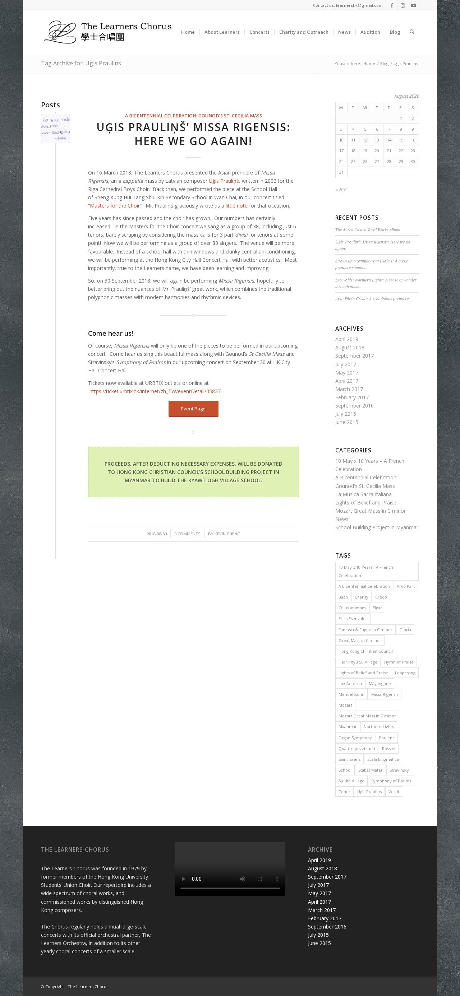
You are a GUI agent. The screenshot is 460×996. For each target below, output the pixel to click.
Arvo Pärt (406, 586)
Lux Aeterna (350, 683)
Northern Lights (379, 726)
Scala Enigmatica (383, 759)
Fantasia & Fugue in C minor (365, 629)
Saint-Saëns (349, 759)
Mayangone (380, 683)
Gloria (405, 629)
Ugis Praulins (369, 791)
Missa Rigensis (384, 694)
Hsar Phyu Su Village (358, 662)
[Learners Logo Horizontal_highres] (111, 32)
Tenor (344, 791)
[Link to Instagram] (402, 5)
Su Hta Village (351, 780)
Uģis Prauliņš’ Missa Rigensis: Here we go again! (193, 134)
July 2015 (345, 413)
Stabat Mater (370, 770)
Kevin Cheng (227, 533)
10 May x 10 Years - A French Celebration (366, 571)
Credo (381, 597)
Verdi (393, 791)
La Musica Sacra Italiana (363, 494)
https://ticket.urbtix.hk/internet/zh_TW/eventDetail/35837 (155, 391)
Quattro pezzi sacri (357, 748)
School (345, 770)
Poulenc (387, 737)
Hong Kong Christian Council (366, 651)
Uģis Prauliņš (224, 180)
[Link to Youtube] (413, 5)
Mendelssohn (351, 694)
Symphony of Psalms (391, 780)
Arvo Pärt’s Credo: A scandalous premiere (372, 298)
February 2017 (352, 397)
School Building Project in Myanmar (376, 527)
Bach (343, 597)
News (342, 519)
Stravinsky (399, 770)
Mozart (345, 705)
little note (237, 205)
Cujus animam (352, 607)
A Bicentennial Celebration (364, 586)
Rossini (388, 748)
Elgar (377, 607)
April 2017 (346, 380)
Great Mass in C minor (360, 640)
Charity (361, 597)
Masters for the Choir (115, 205)
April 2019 (346, 339)
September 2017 (354, 355)
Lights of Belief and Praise (365, 502)
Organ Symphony (355, 737)
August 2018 (349, 347)
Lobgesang (405, 672)
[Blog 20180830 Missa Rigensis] (55, 128)
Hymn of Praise (399, 662)
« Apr (341, 189)
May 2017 (346, 372)
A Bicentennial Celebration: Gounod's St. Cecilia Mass (193, 116)
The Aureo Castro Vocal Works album (367, 229)
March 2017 (349, 389)
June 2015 (346, 422)
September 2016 (354, 405)
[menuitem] (187, 32)
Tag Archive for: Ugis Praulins (81, 63)
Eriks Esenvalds (353, 618)
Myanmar (348, 726)
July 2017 (345, 364)
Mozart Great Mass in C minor (370, 510)
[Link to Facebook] (392, 5)
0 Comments (187, 533)
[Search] (412, 32)
